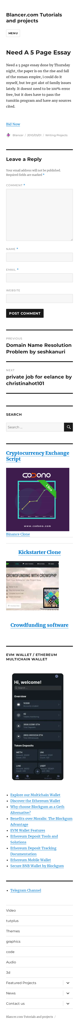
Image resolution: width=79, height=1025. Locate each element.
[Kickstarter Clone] (39, 585)
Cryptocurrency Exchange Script (37, 456)
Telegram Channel (25, 890)
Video (11, 910)
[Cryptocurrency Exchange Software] (39, 499)
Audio (11, 962)
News (11, 993)
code (10, 952)
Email (12, 270)
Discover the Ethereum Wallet (35, 801)
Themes (13, 931)
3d (8, 973)
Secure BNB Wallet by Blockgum (37, 866)
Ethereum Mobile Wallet (30, 860)
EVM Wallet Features (27, 830)
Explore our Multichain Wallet (35, 795)
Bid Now (13, 124)
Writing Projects (56, 135)
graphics (13, 941)
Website (13, 290)
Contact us (15, 1004)
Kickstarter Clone (39, 552)
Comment (15, 185)
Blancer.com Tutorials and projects (34, 18)
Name (12, 249)
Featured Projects (21, 983)
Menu (13, 33)
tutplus (12, 921)
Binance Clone (18, 534)
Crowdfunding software (39, 625)
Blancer (18, 135)
